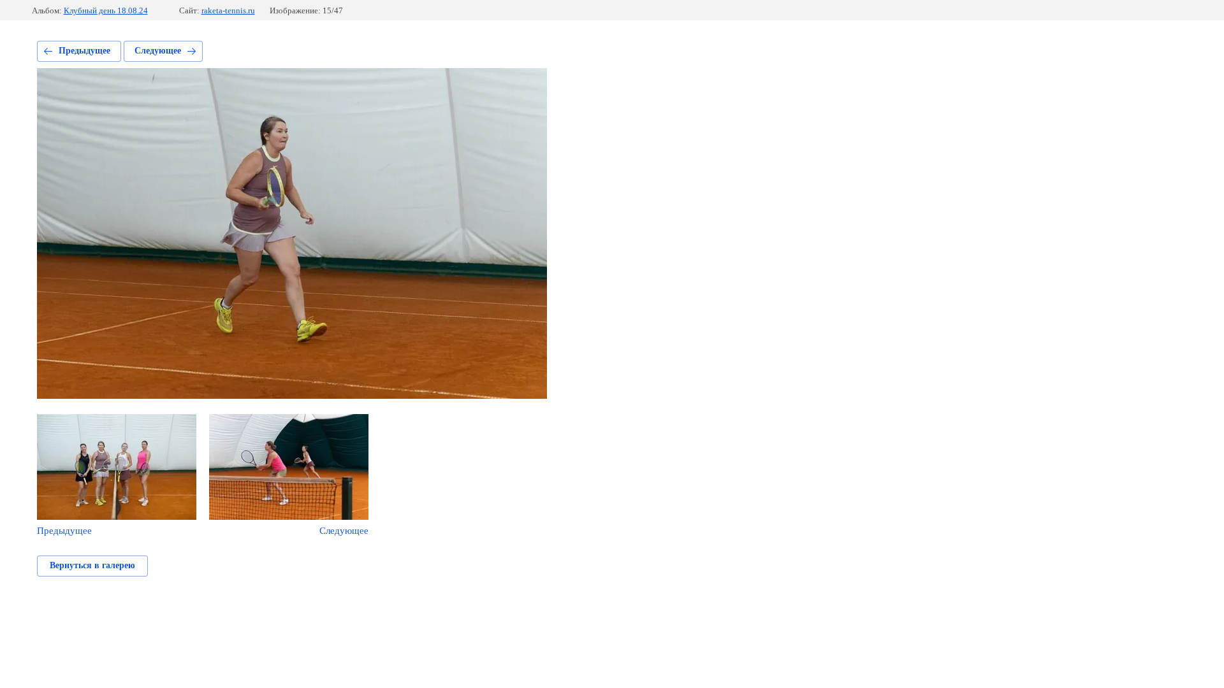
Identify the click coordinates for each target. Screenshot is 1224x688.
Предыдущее (84, 50)
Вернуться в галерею (92, 565)
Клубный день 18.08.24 (106, 10)
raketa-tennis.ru (228, 10)
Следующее (158, 50)
